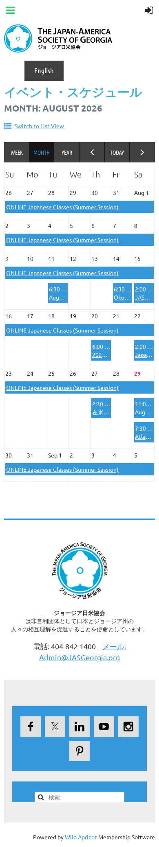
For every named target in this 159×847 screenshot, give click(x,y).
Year (67, 152)
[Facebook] (30, 726)
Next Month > (142, 152)
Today (117, 152)
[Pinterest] (79, 751)
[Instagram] (128, 726)
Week (16, 152)
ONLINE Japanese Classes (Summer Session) (62, 206)
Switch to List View (39, 125)
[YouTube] (104, 726)
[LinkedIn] (79, 726)
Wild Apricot (81, 836)
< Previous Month (92, 152)
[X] (55, 726)
